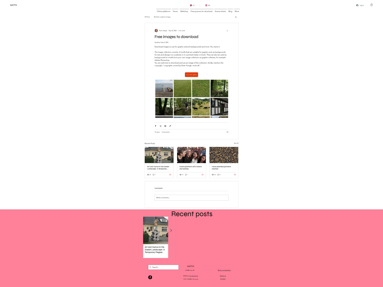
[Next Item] (171, 230)
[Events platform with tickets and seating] (191, 155)
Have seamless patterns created (221, 167)
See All (236, 143)
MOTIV (13, 5)
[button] (372, 5)
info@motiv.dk (189, 270)
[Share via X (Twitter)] (160, 126)
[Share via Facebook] (155, 126)
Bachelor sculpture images (162, 17)
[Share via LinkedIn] (165, 126)
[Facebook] (150, 277)
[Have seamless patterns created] (223, 155)
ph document (193, 276)
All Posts (147, 17)
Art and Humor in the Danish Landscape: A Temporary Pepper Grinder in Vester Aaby (159, 167)
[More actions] (227, 30)
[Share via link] (170, 126)
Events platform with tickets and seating (191, 167)
